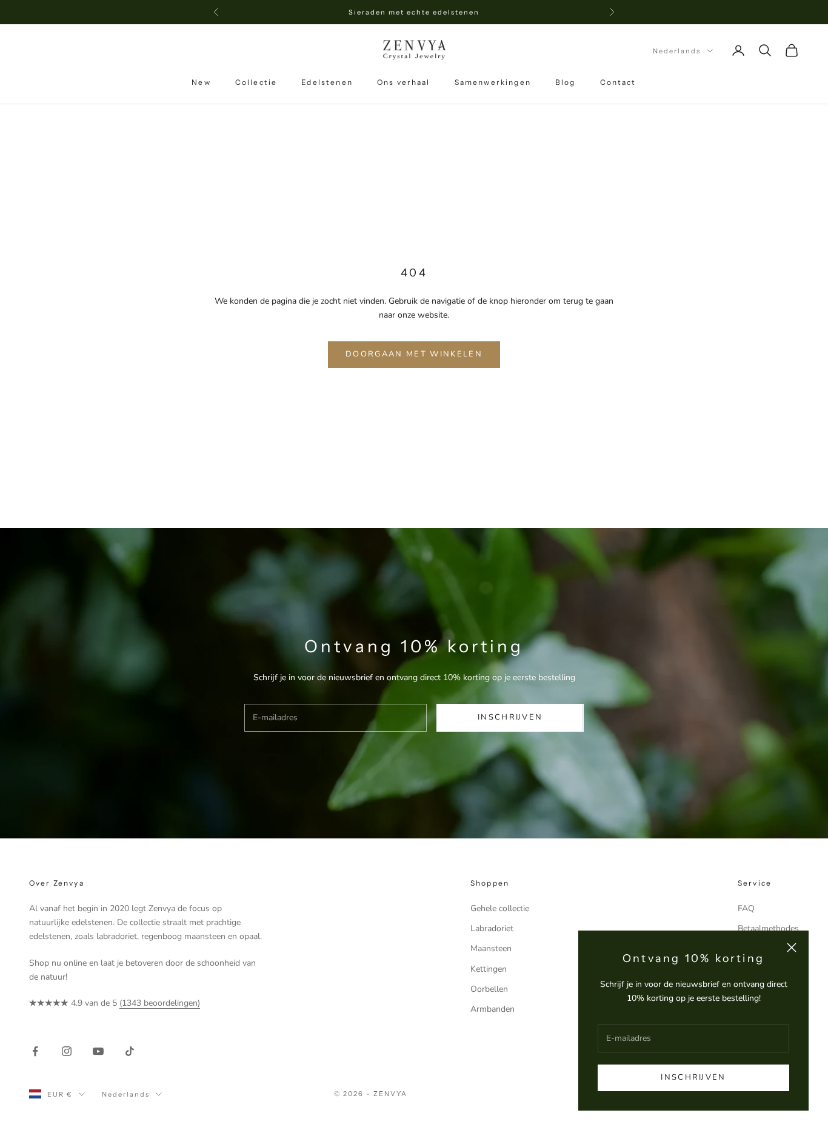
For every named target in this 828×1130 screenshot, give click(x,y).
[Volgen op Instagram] (67, 1051)
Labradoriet (491, 928)
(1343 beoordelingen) (159, 1003)
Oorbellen (489, 989)
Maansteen (491, 948)
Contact (618, 82)
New (201, 82)
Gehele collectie (499, 908)
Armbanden (492, 1009)
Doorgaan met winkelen (414, 354)
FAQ (746, 908)
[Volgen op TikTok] (130, 1051)
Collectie (256, 82)
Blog (565, 82)
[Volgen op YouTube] (98, 1051)
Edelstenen (327, 82)
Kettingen (488, 969)
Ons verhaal (403, 82)
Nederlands (677, 51)
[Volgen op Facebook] (35, 1051)
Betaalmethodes (768, 928)
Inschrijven (693, 1077)
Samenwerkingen (493, 82)
